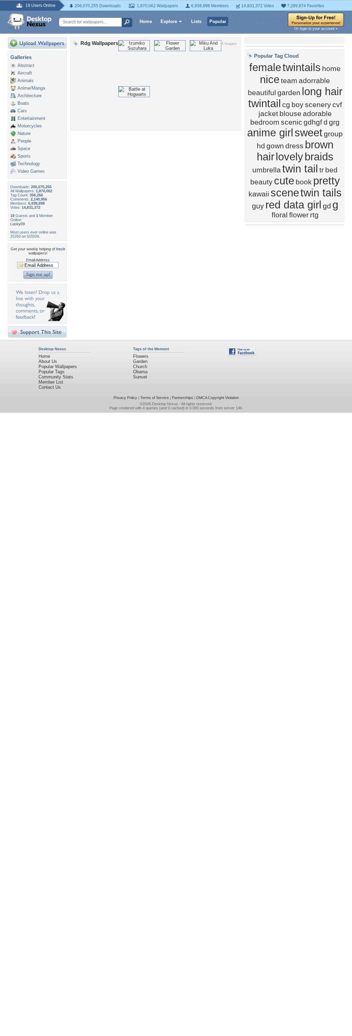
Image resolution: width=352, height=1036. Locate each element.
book (304, 182)
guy (258, 206)
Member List (50, 382)
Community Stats (55, 376)
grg (334, 122)
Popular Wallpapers (57, 366)
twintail (264, 103)
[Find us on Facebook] (242, 354)
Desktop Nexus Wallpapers (30, 21)
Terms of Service (154, 398)
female (265, 67)
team (289, 81)
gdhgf (313, 122)
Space (24, 148)
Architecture (30, 95)
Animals (26, 80)
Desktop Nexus (165, 404)
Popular (217, 21)
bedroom (264, 122)
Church (140, 366)
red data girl (293, 204)
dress (294, 146)
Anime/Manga (31, 88)
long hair (322, 91)
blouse (290, 114)
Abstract (26, 65)
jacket (268, 114)
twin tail (300, 168)
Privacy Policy (125, 398)
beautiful (262, 93)
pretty (326, 180)
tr (321, 170)
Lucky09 (17, 224)
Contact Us (49, 387)
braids (319, 156)
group (333, 134)
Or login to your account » (316, 28)
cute (284, 180)
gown (275, 146)
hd (261, 146)
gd (327, 206)
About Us (47, 361)
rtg (314, 215)
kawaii (259, 194)
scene (285, 192)
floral (280, 215)
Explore (169, 21)
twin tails (321, 192)
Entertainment (31, 118)
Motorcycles (30, 125)
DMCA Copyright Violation (217, 398)
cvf (337, 105)
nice (269, 79)
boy (298, 105)
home (331, 69)
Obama (140, 371)
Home (146, 21)
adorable (317, 114)
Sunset (140, 376)
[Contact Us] (39, 319)
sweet (308, 132)
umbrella (266, 170)
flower (299, 215)
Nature (24, 133)
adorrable (314, 81)
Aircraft (25, 73)
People (24, 141)
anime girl (270, 132)
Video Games (31, 171)
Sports (24, 156)
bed (331, 170)
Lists (196, 21)
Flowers (140, 356)
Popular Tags (51, 371)
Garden (140, 361)
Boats (23, 103)
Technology (29, 163)
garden (288, 93)
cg (286, 105)
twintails (302, 67)
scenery (318, 105)
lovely (289, 156)
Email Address (38, 260)
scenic (291, 122)
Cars (22, 110)
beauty (261, 182)
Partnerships (182, 398)
